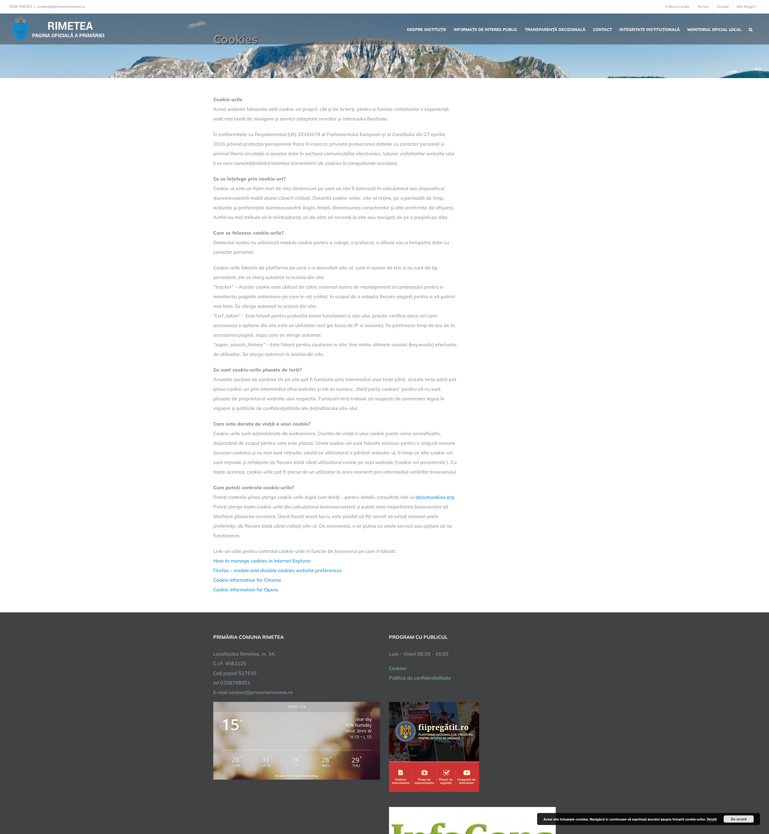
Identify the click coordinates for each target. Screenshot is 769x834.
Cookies (397, 668)
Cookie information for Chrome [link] (247, 580)
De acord (738, 819)
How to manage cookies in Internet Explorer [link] (262, 561)
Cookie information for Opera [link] (245, 590)
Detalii (712, 819)
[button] (750, 29)
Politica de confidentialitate (420, 678)
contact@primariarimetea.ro (61, 6)
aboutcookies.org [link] (434, 497)
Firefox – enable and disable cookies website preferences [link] (277, 570)
